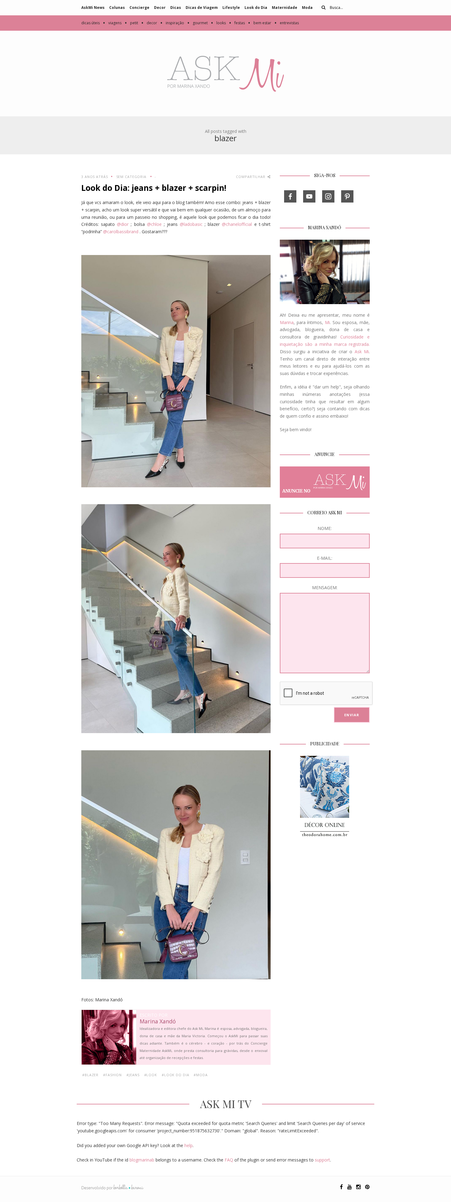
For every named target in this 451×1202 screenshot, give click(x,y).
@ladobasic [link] (191, 224)
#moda (200, 1075)
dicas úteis (90, 22)
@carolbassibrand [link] (120, 231)
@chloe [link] (154, 224)
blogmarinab (141, 1160)
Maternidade (284, 7)
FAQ (229, 1160)
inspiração (172, 23)
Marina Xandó (158, 1021)
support (322, 1160)
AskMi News (93, 7)
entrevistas (286, 23)
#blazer (90, 1075)
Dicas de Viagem (202, 7)
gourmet (197, 23)
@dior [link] (123, 224)
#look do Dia (175, 1075)
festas (237, 23)
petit (131, 23)
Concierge (139, 7)
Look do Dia (256, 7)
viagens (112, 23)
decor (149, 23)
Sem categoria (131, 176)
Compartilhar (251, 176)
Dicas (175, 7)
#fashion (112, 1075)
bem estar (259, 23)
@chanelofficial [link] (237, 224)
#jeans (132, 1075)
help (188, 1145)
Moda (307, 7)
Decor (160, 7)
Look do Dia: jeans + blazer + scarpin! (153, 187)
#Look (150, 1075)
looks (218, 23)
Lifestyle (231, 7)
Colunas (117, 7)
